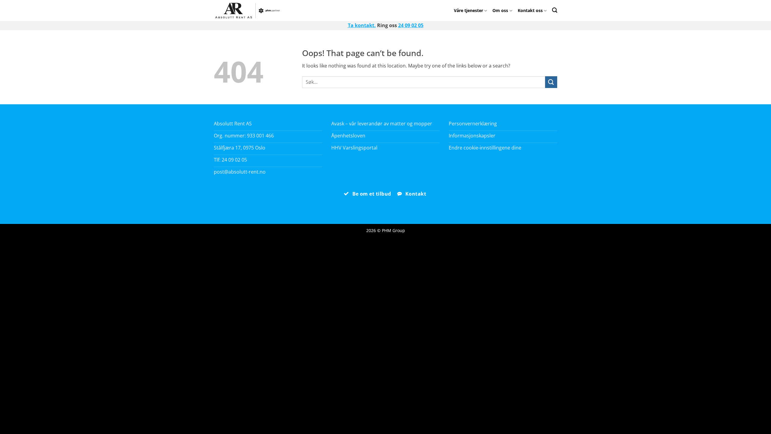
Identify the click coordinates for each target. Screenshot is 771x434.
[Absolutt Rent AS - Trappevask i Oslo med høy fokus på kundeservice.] (249, 10)
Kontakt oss (530, 10)
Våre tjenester (468, 10)
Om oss (500, 10)
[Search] (554, 10)
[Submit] (551, 82)
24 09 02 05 (410, 25)
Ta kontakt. (362, 25)
